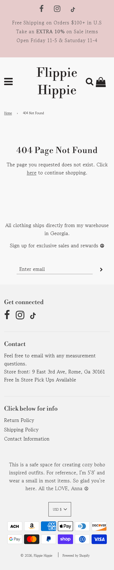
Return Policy (19, 420)
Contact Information (27, 438)
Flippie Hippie (57, 81)
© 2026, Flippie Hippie (36, 555)
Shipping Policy (21, 429)
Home (8, 113)
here (32, 172)
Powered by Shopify (76, 555)
